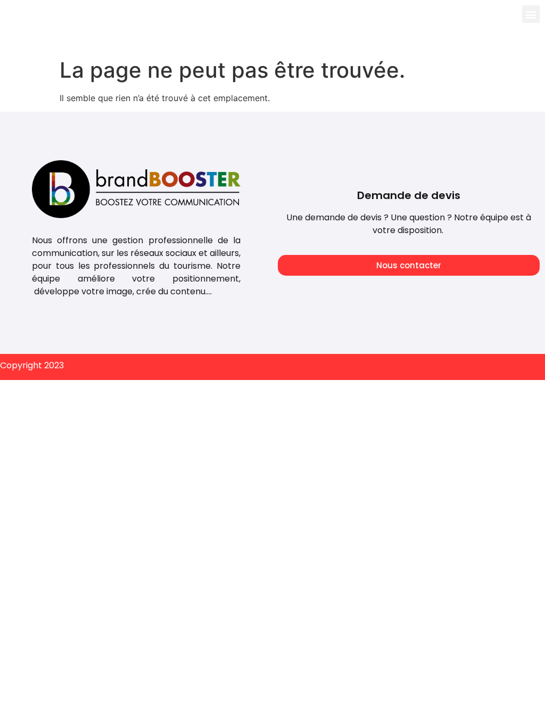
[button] (531, 14)
